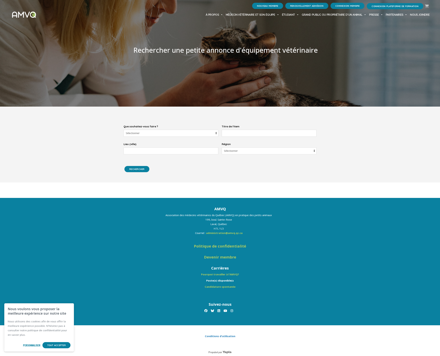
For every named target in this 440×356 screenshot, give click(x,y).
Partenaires (394, 14)
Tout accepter (56, 345)
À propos (212, 14)
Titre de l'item (230, 126)
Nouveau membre (267, 5)
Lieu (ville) (130, 144)
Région (226, 144)
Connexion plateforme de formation (395, 6)
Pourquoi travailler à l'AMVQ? (220, 274)
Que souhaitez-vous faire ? (141, 126)
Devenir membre (220, 257)
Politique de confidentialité (220, 246)
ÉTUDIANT (288, 14)
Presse (374, 14)
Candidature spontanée (220, 286)
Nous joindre (420, 14)
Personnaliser (31, 345)
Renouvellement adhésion (306, 5)
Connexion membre (347, 5)
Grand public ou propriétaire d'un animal (332, 14)
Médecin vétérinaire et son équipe (250, 14)
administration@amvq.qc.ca (224, 233)
